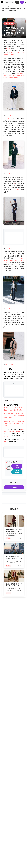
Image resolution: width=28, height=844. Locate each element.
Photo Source (9, 173)
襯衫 (14, 183)
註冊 (22, 2)
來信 (22, 439)
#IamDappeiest (10, 431)
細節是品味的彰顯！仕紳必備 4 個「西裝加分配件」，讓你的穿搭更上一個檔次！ (14, 424)
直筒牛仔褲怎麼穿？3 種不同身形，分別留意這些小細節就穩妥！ (14, 260)
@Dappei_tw (8, 436)
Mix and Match (8, 119)
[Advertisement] (14, 238)
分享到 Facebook (16, 466)
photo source (9, 115)
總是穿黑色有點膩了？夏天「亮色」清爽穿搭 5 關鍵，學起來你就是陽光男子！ (14, 75)
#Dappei (18, 431)
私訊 (5, 441)
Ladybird (12, 400)
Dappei (8, 48)
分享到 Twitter (17, 471)
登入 (17, 2)
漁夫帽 (17, 190)
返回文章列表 (14, 482)
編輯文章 (14, 487)
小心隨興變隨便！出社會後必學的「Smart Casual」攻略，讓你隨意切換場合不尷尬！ (14, 416)
